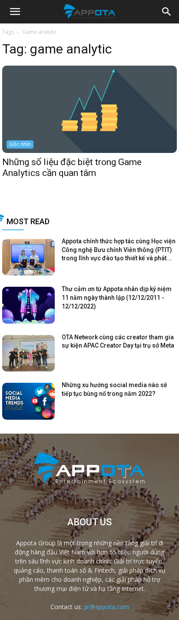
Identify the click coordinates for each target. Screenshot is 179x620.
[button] (167, 11)
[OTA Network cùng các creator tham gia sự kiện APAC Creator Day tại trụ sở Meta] (28, 353)
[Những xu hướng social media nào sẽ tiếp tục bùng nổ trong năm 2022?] (28, 401)
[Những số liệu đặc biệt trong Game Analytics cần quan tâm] (89, 109)
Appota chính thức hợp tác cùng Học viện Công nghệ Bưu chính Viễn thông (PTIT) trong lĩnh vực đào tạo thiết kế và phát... (119, 250)
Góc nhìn (20, 144)
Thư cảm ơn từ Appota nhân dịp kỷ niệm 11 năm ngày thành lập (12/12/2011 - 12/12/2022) (117, 297)
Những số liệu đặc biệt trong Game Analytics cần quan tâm (72, 167)
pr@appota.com (106, 607)
